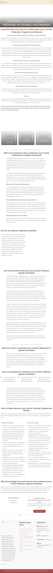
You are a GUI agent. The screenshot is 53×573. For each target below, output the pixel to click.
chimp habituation (15, 461)
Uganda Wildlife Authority (36, 306)
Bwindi (10, 51)
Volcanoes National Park (12, 75)
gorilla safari (29, 401)
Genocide (38, 431)
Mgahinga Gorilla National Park (31, 160)
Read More (4, 564)
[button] (2, 380)
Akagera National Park (42, 451)
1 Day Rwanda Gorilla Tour (25, 528)
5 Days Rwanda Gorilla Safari (26, 536)
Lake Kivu (30, 457)
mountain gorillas (38, 38)
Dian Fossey (16, 177)
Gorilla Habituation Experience (28, 315)
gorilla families (27, 77)
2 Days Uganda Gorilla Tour (26, 530)
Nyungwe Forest (45, 442)
